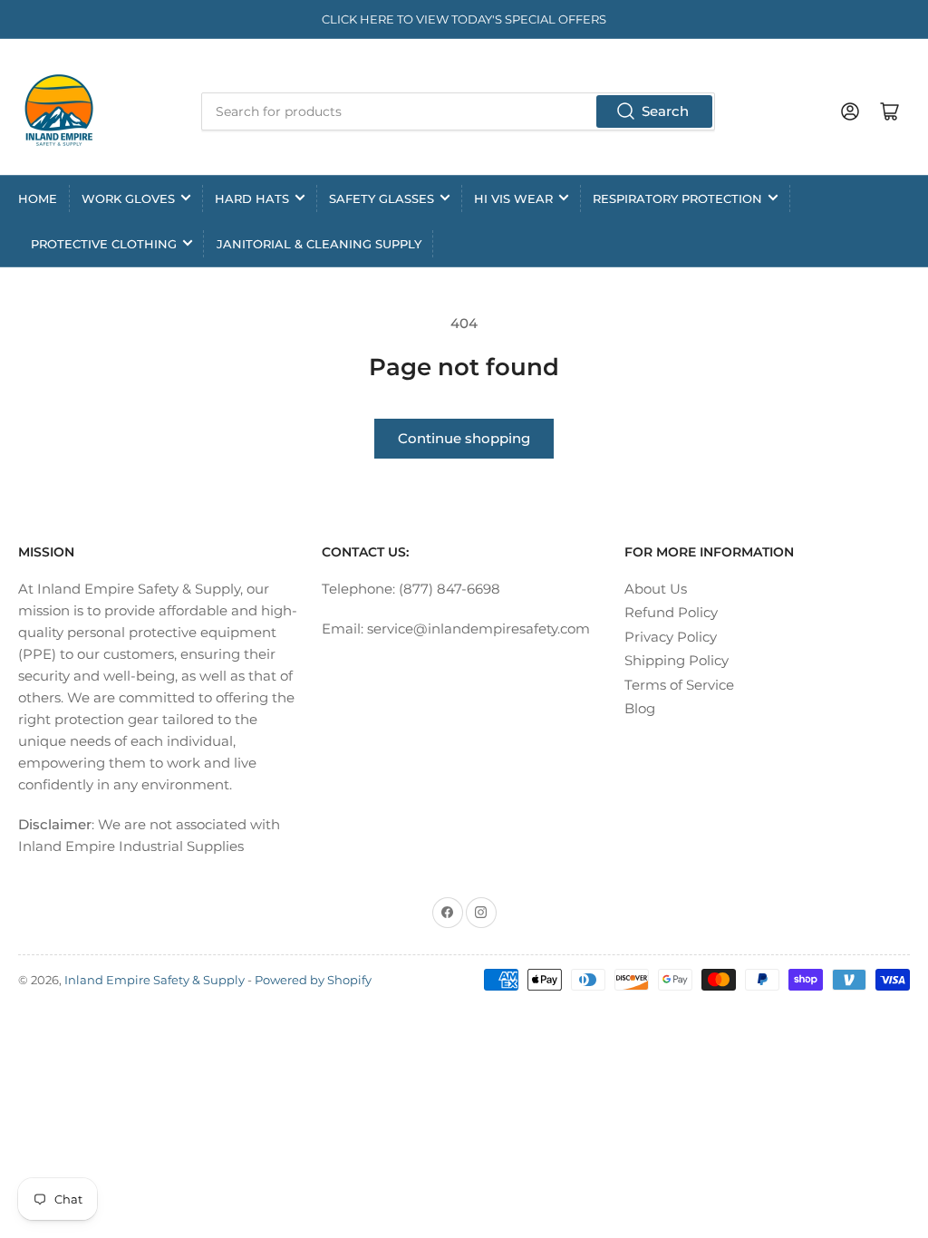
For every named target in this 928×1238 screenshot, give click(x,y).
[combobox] (458, 111)
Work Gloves (128, 198)
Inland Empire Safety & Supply (154, 979)
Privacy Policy (670, 636)
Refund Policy (671, 612)
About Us (655, 588)
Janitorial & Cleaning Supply (319, 244)
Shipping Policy (676, 660)
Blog (639, 708)
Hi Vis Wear (513, 198)
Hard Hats (252, 198)
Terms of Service (679, 684)
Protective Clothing (104, 244)
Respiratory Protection (677, 198)
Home (37, 198)
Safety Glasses (381, 198)
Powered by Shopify (313, 979)
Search (665, 111)
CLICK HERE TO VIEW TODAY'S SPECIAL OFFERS (464, 19)
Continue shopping (464, 438)
